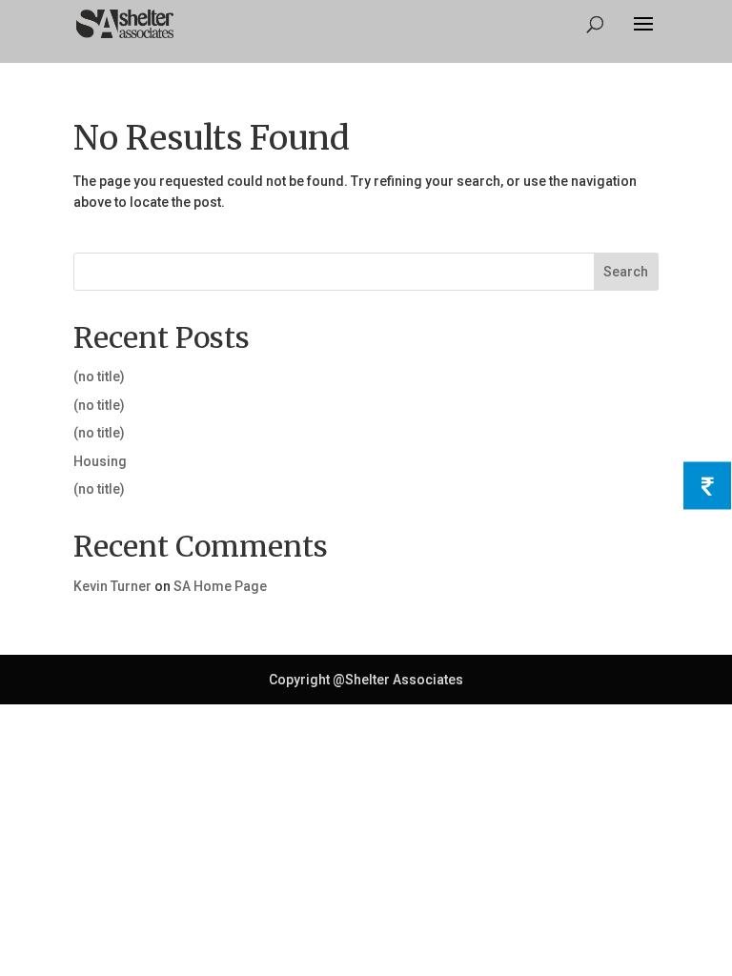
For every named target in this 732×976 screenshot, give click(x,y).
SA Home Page (220, 586)
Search (625, 271)
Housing (100, 461)
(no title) (99, 376)
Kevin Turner (112, 586)
